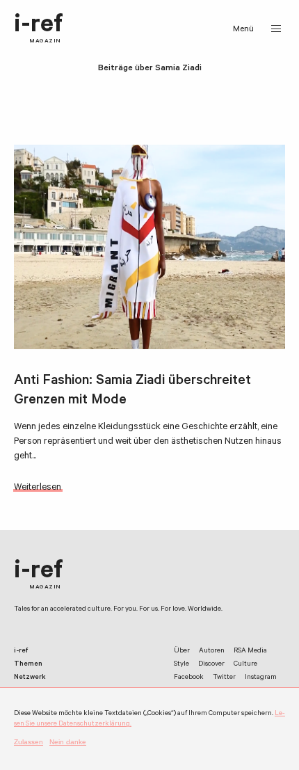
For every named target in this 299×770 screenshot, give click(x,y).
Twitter (224, 678)
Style (181, 664)
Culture (245, 664)
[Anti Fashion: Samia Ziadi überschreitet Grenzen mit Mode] (149, 247)
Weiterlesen (37, 488)
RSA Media (250, 651)
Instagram (261, 678)
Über (182, 651)
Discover (211, 664)
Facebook (189, 678)
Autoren (212, 651)
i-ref (38, 29)
